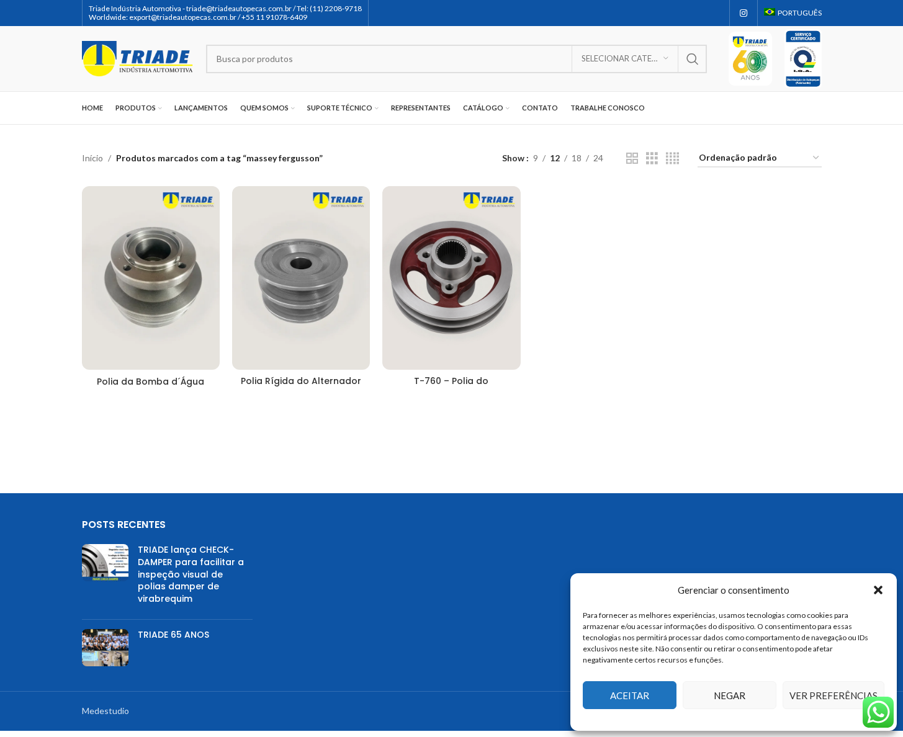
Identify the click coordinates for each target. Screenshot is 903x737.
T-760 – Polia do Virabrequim (451, 387)
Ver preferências (833, 695)
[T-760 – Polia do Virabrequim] (451, 278)
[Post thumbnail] (105, 577)
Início (92, 158)
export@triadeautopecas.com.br (183, 17)
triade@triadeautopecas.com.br (239, 8)
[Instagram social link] (743, 13)
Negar (729, 695)
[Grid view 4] (672, 158)
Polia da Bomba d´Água (150, 381)
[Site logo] (138, 57)
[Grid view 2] (632, 158)
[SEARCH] (692, 59)
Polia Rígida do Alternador (301, 381)
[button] (878, 590)
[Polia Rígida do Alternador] (301, 278)
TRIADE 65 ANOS (173, 634)
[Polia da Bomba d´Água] (151, 278)
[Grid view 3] (652, 158)
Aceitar (629, 695)
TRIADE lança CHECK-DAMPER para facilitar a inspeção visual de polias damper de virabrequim (191, 573)
